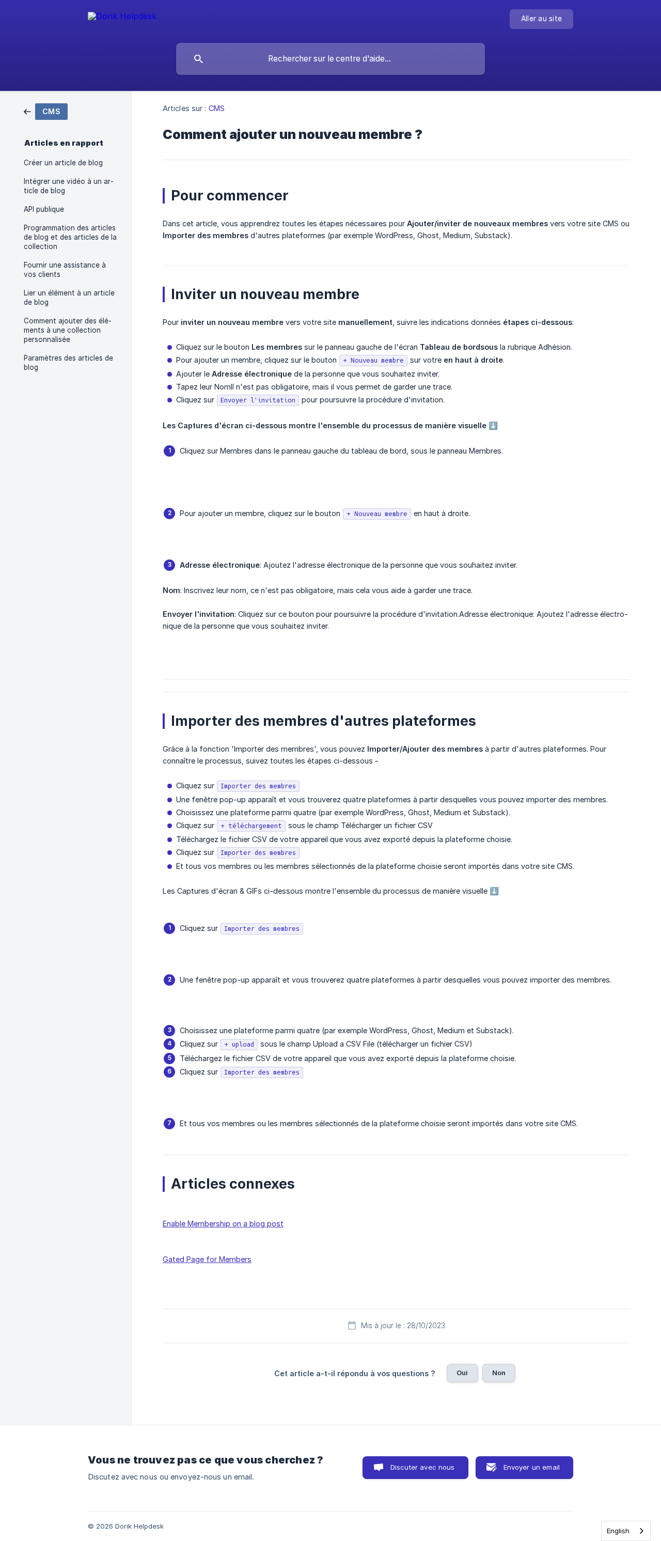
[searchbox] (330, 59)
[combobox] (626, 1531)
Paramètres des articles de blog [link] (68, 362)
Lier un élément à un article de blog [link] (69, 297)
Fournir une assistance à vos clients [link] (65, 269)
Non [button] (499, 1372)
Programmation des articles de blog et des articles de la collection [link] (70, 237)
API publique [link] (44, 209)
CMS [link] (217, 108)
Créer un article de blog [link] (63, 163)
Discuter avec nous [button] (422, 1467)
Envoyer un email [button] (531, 1467)
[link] (46, 111)
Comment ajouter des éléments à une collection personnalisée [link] (68, 330)
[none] (122, 17)
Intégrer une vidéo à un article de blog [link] (69, 186)
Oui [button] (462, 1372)
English (618, 1531)
